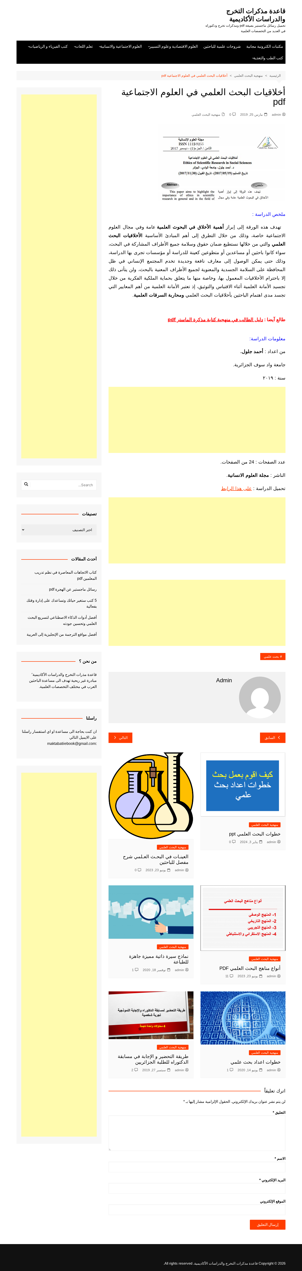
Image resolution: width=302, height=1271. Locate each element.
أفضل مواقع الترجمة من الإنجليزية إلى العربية (62, 634)
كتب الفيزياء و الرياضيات (48, 46)
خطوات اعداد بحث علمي (256, 1062)
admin (276, 114)
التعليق (279, 1112)
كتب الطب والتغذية (268, 58)
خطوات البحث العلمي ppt (255, 833)
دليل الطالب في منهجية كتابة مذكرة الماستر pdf (215, 319)
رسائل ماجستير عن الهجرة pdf (73, 589)
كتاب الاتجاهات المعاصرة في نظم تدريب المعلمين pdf (65, 575)
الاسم (280, 1158)
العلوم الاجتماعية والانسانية (121, 46)
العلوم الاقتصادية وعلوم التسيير (173, 46)
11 (227, 976)
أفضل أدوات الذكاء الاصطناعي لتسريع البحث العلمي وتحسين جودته (62, 620)
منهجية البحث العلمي (206, 114)
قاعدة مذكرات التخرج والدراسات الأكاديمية (255, 15)
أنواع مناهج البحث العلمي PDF (250, 968)
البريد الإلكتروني (272, 1180)
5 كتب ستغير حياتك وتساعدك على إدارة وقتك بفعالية (61, 603)
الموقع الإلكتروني (272, 1201)
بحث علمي (271, 656)
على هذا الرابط (236, 488)
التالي (123, 738)
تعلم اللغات (84, 46)
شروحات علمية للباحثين (222, 46)
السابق (270, 738)
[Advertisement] (197, 420)
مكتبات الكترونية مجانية (264, 46)
